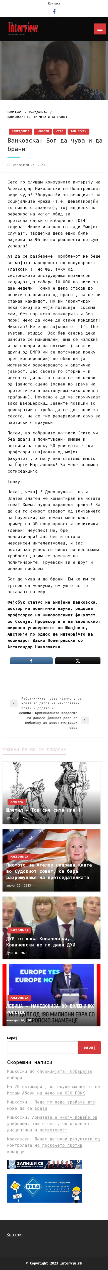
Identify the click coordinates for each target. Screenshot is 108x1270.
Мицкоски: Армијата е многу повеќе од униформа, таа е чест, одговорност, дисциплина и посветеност (52, 1123)
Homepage (15, 112)
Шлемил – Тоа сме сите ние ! (43, 810)
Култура (17, 801)
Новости (43, 131)
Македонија (38, 112)
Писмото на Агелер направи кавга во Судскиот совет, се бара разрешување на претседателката (49, 871)
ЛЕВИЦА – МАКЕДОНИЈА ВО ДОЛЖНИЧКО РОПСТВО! (50, 1009)
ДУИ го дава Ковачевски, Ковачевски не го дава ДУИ (40, 941)
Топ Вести (78, 131)
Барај (12, 1038)
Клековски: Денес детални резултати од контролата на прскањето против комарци (53, 1145)
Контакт (54, 3)
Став (59, 131)
